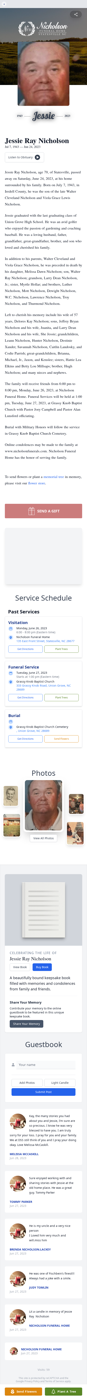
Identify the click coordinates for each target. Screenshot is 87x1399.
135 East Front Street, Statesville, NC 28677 (45, 641)
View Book (20, 967)
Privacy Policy (32, 1381)
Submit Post (43, 1092)
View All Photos (43, 838)
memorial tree (54, 476)
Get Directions (25, 649)
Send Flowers (61, 738)
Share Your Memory (26, 1024)
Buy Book (42, 967)
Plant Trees (61, 649)
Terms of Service (54, 1381)
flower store (36, 483)
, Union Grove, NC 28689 (32, 731)
